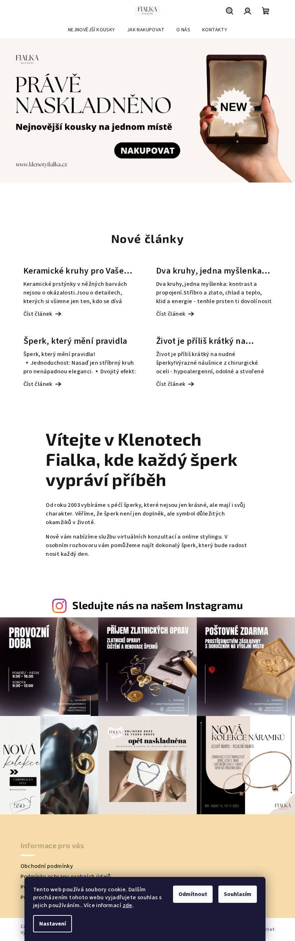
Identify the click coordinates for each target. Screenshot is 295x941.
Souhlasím (237, 894)
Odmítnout (192, 894)
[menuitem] (91, 30)
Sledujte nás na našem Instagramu (157, 605)
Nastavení (52, 924)
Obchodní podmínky (47, 866)
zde (127, 905)
